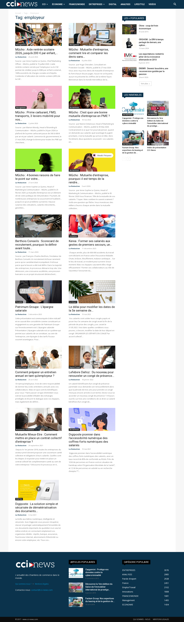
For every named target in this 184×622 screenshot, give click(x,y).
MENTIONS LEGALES (161, 619)
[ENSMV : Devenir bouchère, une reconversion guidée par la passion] (129, 72)
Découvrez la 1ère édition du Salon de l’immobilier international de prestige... (98, 587)
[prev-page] (124, 159)
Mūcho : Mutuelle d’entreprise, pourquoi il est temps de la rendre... (89, 178)
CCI (44, 4)
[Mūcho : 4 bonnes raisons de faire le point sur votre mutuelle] (38, 160)
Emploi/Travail (21, 367)
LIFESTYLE (139, 4)
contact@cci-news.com (42, 590)
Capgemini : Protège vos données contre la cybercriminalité (132, 120)
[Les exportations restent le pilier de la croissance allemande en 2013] (129, 58)
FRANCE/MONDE (77, 4)
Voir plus (144, 83)
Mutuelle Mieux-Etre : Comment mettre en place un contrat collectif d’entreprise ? (38, 438)
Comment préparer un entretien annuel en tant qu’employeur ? (35, 374)
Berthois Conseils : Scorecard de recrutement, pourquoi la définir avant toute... (37, 244)
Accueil (18, 13)
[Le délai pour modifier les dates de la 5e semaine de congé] (92, 291)
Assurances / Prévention (25, 170)
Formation (73, 236)
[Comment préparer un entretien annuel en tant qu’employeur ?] (38, 357)
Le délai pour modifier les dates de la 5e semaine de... (92, 308)
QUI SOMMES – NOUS (141, 619)
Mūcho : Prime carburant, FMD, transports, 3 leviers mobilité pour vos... (37, 116)
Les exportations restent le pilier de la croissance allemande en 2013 (151, 57)
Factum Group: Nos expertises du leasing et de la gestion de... (132, 150)
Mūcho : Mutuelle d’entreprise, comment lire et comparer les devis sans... (89, 53)
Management (21, 45)
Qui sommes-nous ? (23, 584)
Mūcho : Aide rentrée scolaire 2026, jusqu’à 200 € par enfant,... (36, 51)
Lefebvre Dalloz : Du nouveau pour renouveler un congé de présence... (91, 374)
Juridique (73, 302)
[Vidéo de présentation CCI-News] (158, 137)
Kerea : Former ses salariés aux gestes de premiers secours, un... (90, 242)
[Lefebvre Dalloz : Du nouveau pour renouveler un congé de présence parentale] (92, 357)
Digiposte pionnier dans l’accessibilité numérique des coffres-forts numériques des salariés (88, 440)
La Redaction (20, 57)
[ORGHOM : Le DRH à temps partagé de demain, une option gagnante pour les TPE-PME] (129, 43)
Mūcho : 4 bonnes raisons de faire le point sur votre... (37, 177)
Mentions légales (42, 584)
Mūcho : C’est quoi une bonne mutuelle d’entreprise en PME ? (89, 114)
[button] (174, 4)
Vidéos (152, 4)
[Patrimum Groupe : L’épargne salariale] (38, 291)
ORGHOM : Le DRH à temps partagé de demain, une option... (151, 42)
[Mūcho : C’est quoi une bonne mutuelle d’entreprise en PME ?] (92, 97)
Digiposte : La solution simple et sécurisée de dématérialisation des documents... (36, 507)
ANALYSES (125, 4)
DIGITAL (113, 4)
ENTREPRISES (95, 4)
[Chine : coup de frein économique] (129, 29)
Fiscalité (19, 302)
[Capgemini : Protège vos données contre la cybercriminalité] (133, 108)
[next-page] (128, 159)
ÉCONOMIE (57, 4)
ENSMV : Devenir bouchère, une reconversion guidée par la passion (153, 71)
